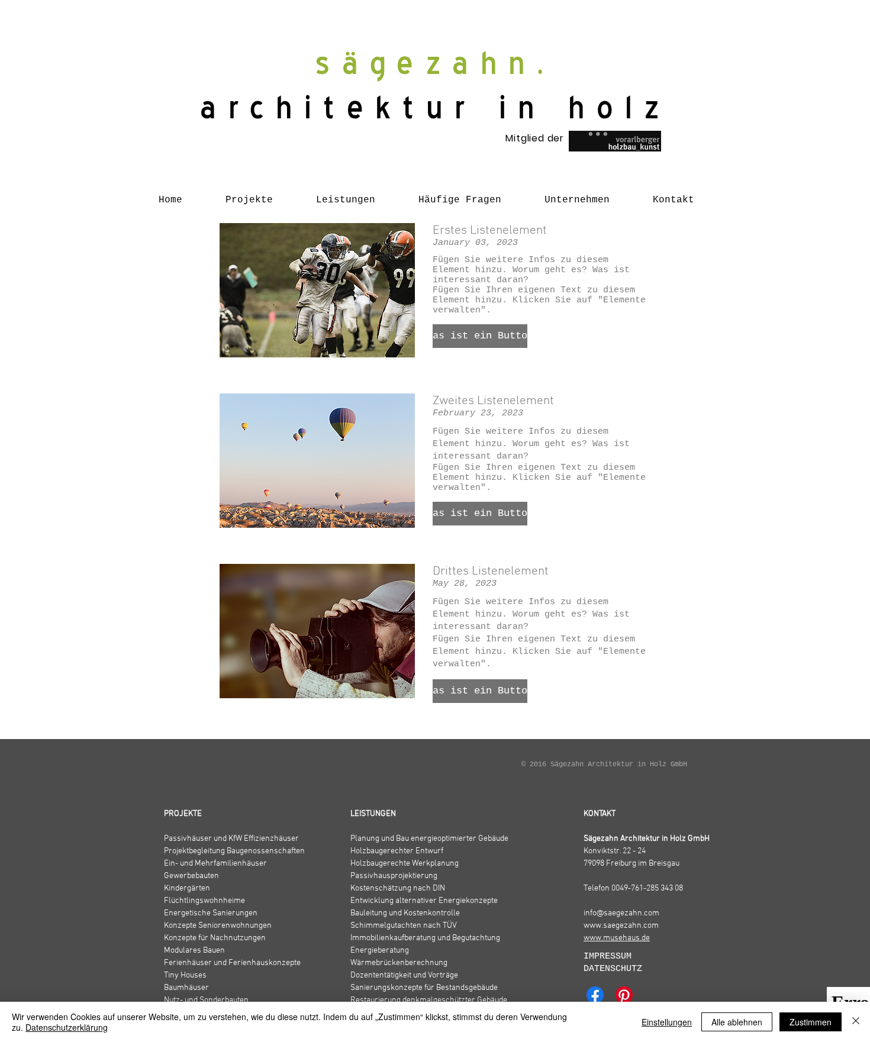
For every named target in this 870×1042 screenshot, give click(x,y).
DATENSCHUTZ (613, 969)
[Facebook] (595, 994)
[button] (480, 336)
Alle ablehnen (736, 1022)
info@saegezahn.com (621, 913)
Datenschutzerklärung (66, 1027)
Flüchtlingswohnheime (204, 901)
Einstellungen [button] (667, 1022)
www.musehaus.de (617, 938)
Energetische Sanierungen (210, 913)
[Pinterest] (624, 994)
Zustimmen (811, 1022)
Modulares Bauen (194, 951)
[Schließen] (856, 1022)
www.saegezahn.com (621, 926)
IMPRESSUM (610, 956)
